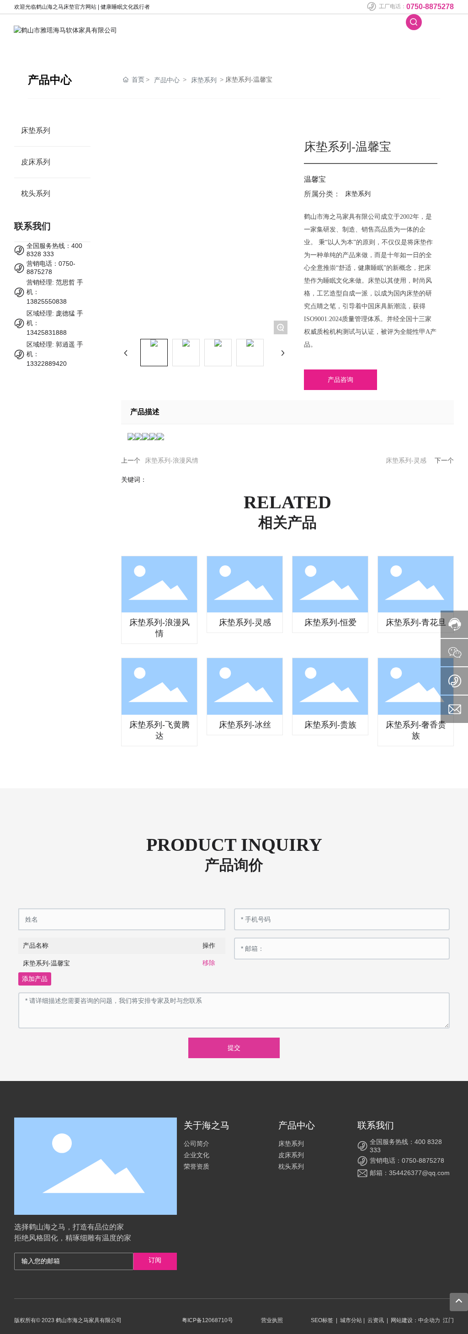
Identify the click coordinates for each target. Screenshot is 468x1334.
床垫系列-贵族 (330, 724)
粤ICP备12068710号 (207, 1320)
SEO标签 (322, 1320)
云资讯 (375, 1320)
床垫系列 (204, 80)
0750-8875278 (430, 7)
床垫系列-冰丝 (245, 724)
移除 (208, 962)
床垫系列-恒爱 (330, 622)
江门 (448, 1320)
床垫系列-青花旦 (416, 622)
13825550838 (47, 301)
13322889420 (47, 363)
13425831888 (47, 332)
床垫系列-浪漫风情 (171, 460)
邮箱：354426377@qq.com (410, 1172)
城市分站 (351, 1320)
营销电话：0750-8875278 (407, 1160)
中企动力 (429, 1320)
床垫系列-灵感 (406, 460)
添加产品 (35, 978)
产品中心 (167, 80)
